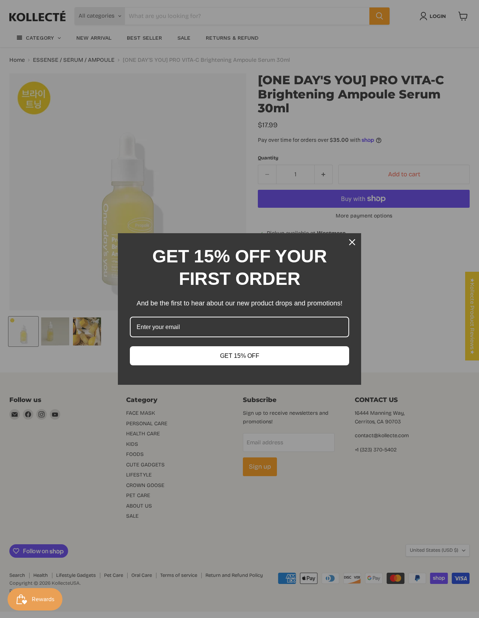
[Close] (352, 242)
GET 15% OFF (239, 356)
